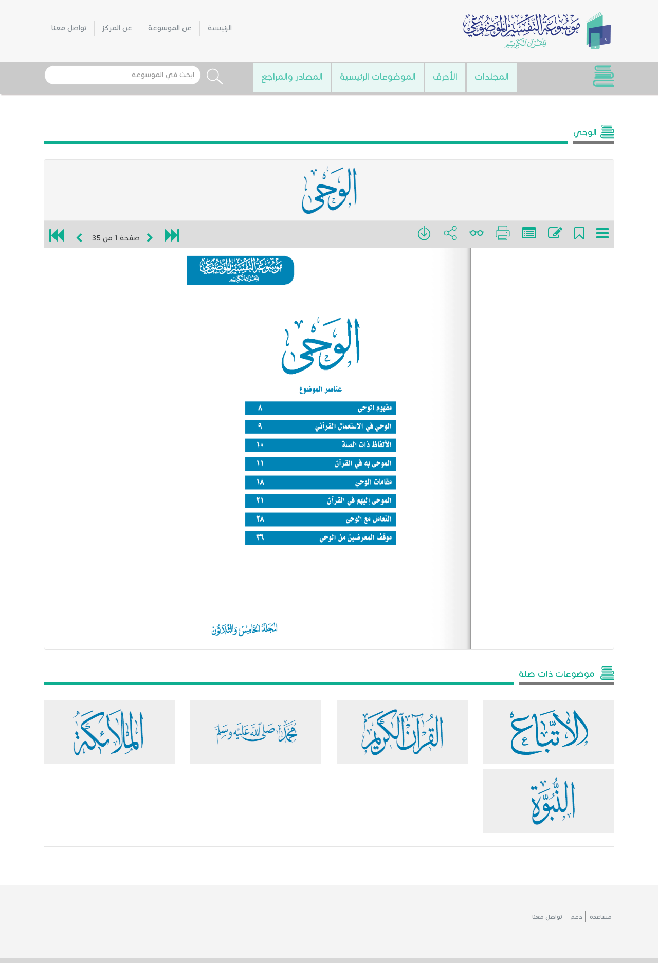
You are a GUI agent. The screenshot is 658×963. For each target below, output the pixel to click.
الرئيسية (220, 28)
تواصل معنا (68, 28)
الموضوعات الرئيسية (378, 76)
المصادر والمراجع (292, 76)
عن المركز (117, 28)
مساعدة (601, 916)
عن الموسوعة (170, 28)
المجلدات (491, 76)
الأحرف (445, 76)
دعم (576, 916)
